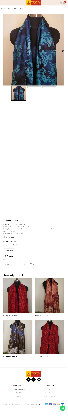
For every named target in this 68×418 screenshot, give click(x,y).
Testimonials (18, 392)
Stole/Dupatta (14, 245)
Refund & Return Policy (18, 389)
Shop (9, 9)
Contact (18, 396)
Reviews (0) (9, 250)
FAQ (49, 389)
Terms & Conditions (49, 396)
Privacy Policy (49, 392)
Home (3, 9)
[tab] (9, 250)
